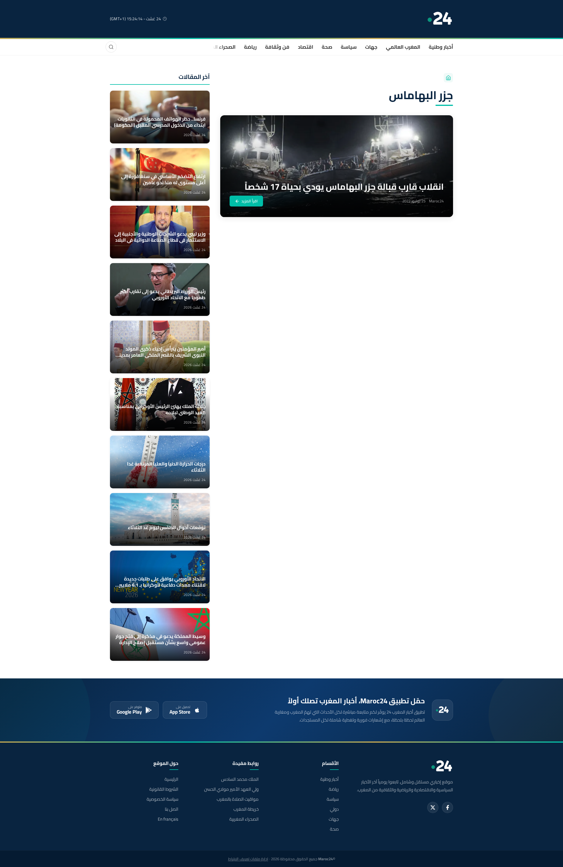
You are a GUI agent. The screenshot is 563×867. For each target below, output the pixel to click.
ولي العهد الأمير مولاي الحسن (231, 789)
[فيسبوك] (447, 807)
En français (168, 819)
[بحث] (111, 47)
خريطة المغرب (245, 809)
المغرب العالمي (403, 47)
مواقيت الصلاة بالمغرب (237, 799)
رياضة (250, 47)
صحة (327, 47)
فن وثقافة (277, 47)
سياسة (349, 47)
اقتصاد (305, 47)
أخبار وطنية (441, 47)
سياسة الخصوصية (162, 799)
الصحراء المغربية (217, 47)
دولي (334, 809)
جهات (371, 47)
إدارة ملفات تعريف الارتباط (248, 858)
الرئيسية (171, 779)
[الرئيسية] (448, 77)
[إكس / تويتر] (432, 807)
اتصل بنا (171, 809)
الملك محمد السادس (239, 779)
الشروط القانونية (163, 789)
